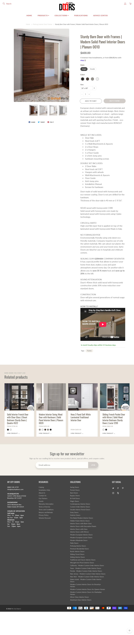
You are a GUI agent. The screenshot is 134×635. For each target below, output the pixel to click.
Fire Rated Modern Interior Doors (81, 518)
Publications (81, 15)
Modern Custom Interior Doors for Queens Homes (87, 589)
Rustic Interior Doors (77, 551)
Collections (61, 15)
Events (41, 501)
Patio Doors (74, 543)
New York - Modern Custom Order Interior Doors (87, 577)
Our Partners (43, 498)
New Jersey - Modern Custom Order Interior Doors (87, 574)
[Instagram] (113, 493)
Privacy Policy (43, 515)
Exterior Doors (75, 515)
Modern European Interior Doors (81, 535)
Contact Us (42, 495)
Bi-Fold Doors (75, 498)
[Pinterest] (123, 488)
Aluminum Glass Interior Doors (80, 600)
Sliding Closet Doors (77, 554)
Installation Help (44, 490)
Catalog (41, 487)
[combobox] (88, 88)
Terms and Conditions (46, 510)
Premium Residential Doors (79, 549)
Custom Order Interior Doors (80, 507)
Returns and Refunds (46, 512)
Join (93, 465)
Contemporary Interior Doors (80, 504)
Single (84, 69)
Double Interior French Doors (80, 510)
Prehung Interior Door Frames (42, 24)
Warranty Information (46, 504)
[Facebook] (118, 488)
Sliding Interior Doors (77, 557)
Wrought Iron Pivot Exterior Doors (82, 563)
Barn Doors (74, 493)
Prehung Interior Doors (78, 546)
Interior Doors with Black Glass (81, 523)
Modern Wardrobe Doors (79, 540)
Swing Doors (74, 487)
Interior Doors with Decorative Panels (83, 526)
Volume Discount (45, 518)
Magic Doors (74, 501)
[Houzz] (118, 493)
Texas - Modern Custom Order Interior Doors (85, 568)
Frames (89, 351)
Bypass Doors (75, 495)
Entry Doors (74, 512)
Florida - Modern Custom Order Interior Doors (86, 571)
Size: (82, 84)
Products (43, 15)
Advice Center (100, 15)
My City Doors (15, 609)
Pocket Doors (75, 490)
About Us (42, 493)
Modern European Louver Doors (81, 537)
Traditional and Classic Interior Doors (82, 560)
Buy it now (115, 101)
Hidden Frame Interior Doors (80, 521)
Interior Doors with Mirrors (79, 532)
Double (92, 69)
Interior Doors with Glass (79, 529)
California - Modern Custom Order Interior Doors (87, 565)
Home (29, 15)
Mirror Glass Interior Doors (79, 597)
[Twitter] (113, 488)
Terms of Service (44, 507)
